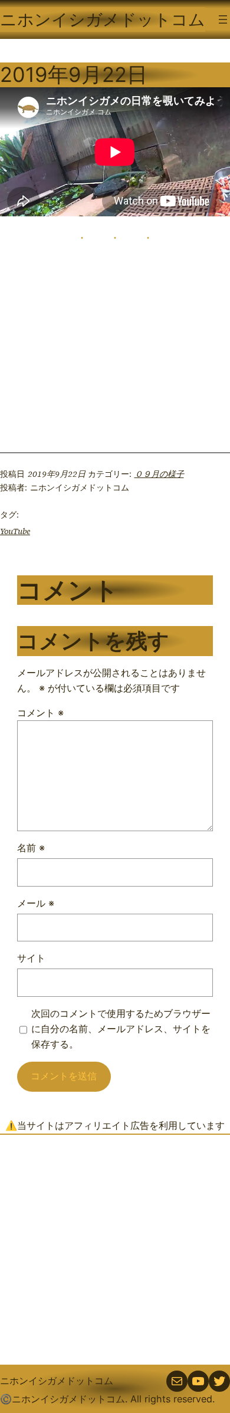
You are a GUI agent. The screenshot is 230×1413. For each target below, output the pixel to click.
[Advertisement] (115, 1250)
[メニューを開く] (223, 19)
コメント (40, 713)
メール (35, 903)
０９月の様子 (159, 474)
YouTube (15, 531)
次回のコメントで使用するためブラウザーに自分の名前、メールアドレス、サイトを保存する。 (121, 1028)
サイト (31, 958)
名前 (31, 848)
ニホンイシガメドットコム (102, 19)
